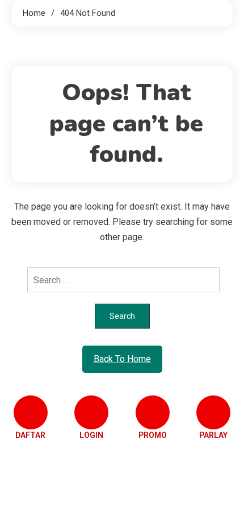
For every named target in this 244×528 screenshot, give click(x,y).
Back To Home (122, 359)
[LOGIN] (91, 412)
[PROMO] (153, 412)
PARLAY (213, 435)
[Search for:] (122, 279)
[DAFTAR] (31, 412)
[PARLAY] (213, 412)
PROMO (152, 435)
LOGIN (91, 435)
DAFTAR (30, 435)
